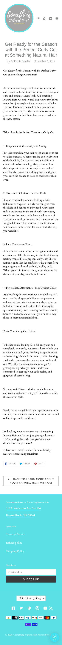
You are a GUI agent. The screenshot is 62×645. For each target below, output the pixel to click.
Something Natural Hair (25, 634)
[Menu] (57, 18)
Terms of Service (15, 534)
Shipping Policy (15, 551)
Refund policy (14, 543)
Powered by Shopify (47, 634)
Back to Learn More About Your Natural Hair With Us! (32, 481)
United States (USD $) (30, 598)
